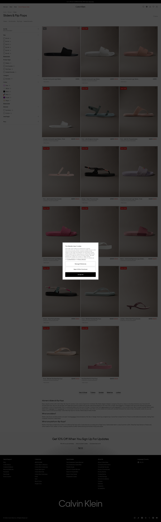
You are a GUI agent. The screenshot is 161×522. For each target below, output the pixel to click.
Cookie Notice (71, 259)
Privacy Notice (82, 259)
